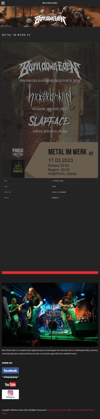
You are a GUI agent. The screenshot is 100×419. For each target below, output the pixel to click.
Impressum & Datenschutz (57, 410)
